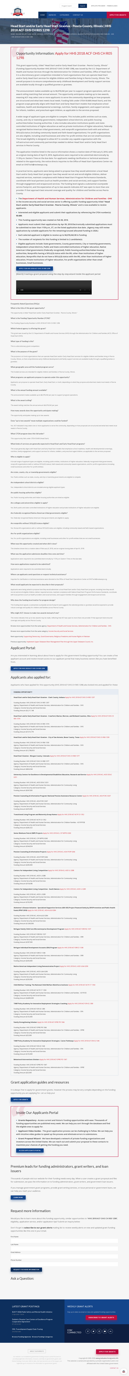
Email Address (15, 1252)
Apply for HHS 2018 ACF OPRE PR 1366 (50, 1022)
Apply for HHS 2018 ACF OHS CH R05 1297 (80, 697)
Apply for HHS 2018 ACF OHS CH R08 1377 (65, 756)
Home (42, 15)
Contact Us (78, 15)
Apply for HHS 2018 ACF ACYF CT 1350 (81, 985)
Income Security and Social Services (29, 34)
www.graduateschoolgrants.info (107, 1358)
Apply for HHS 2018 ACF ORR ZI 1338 (70, 948)
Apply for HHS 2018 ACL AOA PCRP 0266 (61, 852)
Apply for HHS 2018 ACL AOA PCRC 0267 (96, 796)
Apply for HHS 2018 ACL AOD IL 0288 (61, 870)
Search (82, 6)
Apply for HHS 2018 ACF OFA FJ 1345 (86, 1041)
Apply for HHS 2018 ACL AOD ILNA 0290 (74, 966)
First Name (14, 1237)
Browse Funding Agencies (21, 1337)
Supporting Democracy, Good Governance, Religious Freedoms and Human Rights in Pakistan (57, 636)
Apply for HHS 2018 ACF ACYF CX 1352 (71, 814)
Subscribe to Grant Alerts (101, 1317)
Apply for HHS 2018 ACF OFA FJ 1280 (80, 1004)
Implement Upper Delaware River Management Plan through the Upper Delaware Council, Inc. (60, 642)
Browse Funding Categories (42, 1337)
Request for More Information (26, 1269)
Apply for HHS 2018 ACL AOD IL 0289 (73, 889)
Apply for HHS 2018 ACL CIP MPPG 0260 (57, 833)
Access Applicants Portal (30, 1150)
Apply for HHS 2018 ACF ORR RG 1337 (78, 929)
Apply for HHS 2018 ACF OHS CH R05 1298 (34, 268)
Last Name (14, 1244)
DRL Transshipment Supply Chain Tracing (27, 1329)
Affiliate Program (98, 6)
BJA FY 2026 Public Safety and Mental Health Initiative (32, 1312)
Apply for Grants (118, 15)
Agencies (52, 15)
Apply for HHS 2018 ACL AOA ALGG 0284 (41, 910)
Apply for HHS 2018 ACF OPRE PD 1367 (53, 1059)
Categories (64, 15)
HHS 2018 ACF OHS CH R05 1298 (22, 37)
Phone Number (16, 1260)
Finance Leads (112, 6)
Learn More (18, 1197)
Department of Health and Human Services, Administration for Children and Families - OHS (79, 34)
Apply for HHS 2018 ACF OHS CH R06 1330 (94, 737)
